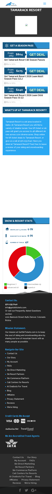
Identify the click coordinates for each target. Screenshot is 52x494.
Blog (9, 391)
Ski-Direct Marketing (16, 370)
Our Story (11, 358)
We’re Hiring (12, 407)
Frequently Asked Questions (28, 311)
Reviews (11, 403)
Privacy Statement (15, 399)
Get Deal (37, 55)
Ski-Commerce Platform (18, 378)
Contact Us (12, 353)
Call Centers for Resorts (18, 382)
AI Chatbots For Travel (17, 386)
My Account (12, 362)
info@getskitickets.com (15, 307)
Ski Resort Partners (15, 374)
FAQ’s (9, 366)
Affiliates (11, 395)
